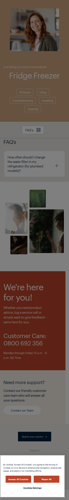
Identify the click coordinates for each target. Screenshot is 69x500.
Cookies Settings (32, 487)
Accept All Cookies (18, 479)
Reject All (47, 479)
